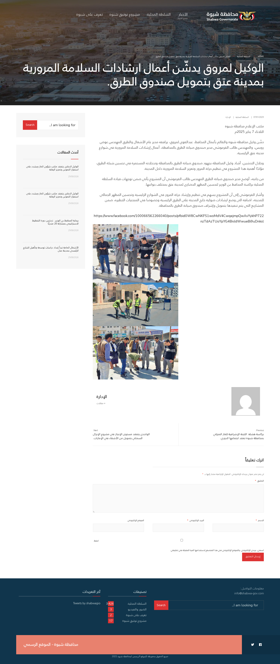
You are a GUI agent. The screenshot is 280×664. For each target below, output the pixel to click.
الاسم (260, 520)
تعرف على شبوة (89, 14)
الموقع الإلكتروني (136, 520)
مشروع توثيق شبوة (125, 14)
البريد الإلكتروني (195, 520)
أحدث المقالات (68, 152)
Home (261, 56)
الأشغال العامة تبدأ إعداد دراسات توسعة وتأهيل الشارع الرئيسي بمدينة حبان (50, 249)
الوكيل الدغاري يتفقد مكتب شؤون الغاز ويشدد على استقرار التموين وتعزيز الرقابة (52, 167)
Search (30, 125)
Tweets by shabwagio (86, 603)
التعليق (259, 480)
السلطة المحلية (159, 14)
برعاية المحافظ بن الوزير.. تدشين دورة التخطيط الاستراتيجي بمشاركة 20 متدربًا (55, 222)
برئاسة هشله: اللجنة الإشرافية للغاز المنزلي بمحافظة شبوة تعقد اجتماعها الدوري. (238, 434)
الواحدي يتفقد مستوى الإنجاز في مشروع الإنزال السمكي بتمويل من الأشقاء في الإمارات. (121, 434)
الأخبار (183, 15)
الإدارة (228, 117)
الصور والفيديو (137, 609)
